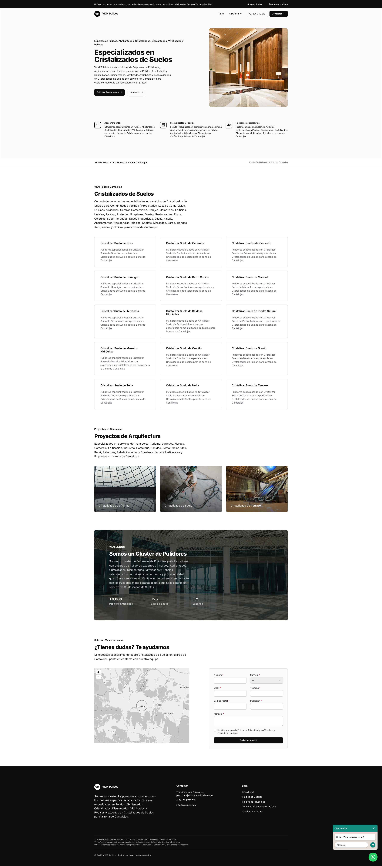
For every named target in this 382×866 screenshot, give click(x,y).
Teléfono (255, 688)
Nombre (218, 675)
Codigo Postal (221, 701)
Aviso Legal (248, 792)
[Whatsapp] (373, 857)
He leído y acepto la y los (246, 731)
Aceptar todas (254, 4)
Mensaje (219, 714)
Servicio (255, 675)
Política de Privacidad (248, 730)
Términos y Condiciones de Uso (259, 806)
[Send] (372, 844)
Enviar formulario (248, 740)
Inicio (222, 13)
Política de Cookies (252, 796)
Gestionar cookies (278, 4)
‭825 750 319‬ (259, 13)
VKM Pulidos (109, 13)
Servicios (234, 13)
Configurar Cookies (252, 811)
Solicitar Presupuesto (108, 92)
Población (256, 701)
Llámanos (135, 92)
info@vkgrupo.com (186, 805)
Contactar (277, 13)
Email (217, 688)
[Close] (373, 828)
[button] (142, 706)
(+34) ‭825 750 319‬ (185, 800)
